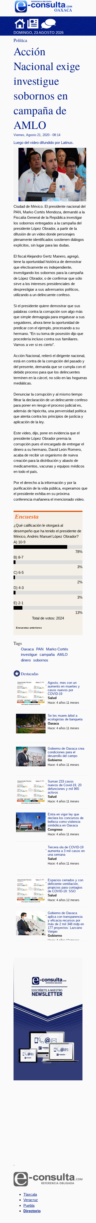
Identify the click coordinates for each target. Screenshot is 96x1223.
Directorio (32, 1211)
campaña (47, 655)
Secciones (33, 23)
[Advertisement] (50, 1118)
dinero (26, 660)
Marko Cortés (57, 649)
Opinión (48, 23)
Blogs (58, 23)
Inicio (20, 23)
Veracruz (30, 1200)
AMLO (62, 655)
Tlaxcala (30, 1194)
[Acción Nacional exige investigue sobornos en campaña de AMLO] (54, 200)
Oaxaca (27, 649)
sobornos (40, 660)
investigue (29, 655)
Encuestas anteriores (29, 627)
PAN (40, 649)
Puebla (28, 1205)
